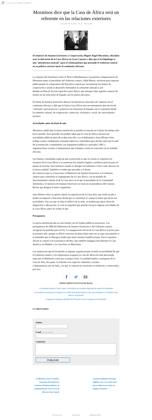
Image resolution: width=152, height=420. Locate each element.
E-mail (44, 332)
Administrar (95, 415)
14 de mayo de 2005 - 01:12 (71, 24)
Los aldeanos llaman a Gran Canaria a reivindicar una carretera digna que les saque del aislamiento (76, 288)
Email (85, 277)
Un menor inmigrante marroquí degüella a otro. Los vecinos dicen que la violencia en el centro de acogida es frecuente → (105, 384)
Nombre (39, 322)
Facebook (66, 277)
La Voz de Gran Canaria (19, 3)
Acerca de (57, 415)
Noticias (88, 24)
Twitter (76, 277)
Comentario (40, 342)
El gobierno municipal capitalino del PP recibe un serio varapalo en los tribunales (76, 299)
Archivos (76, 415)
